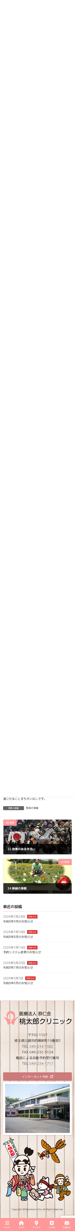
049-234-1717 (41, 1063)
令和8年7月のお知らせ (18, 968)
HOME (21, 1227)
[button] (37, 1077)
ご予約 (52, 1227)
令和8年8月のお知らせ (18, 937)
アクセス (36, 1227)
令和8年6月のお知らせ (18, 983)
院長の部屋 (32, 808)
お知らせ (32, 916)
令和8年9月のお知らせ (18, 921)
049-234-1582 (41, 1046)
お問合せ (67, 1227)
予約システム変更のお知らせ (22, 952)
